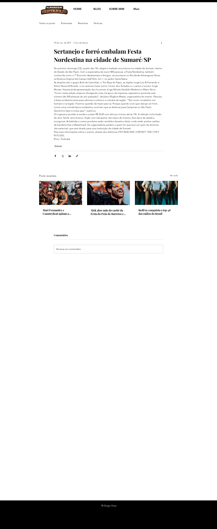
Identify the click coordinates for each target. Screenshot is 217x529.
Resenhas (83, 23)
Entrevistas (66, 23)
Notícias (98, 23)
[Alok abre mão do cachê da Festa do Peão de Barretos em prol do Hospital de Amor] (108, 193)
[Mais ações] (161, 42)
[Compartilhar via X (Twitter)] (62, 156)
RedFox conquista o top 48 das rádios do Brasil (154, 212)
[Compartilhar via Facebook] (55, 156)
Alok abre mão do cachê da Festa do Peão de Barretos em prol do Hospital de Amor (108, 212)
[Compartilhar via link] (77, 156)
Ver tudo (174, 175)
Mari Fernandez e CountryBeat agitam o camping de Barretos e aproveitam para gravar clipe (60, 212)
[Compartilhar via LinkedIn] (69, 156)
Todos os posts (47, 23)
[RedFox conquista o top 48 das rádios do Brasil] (156, 193)
